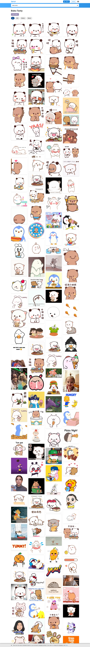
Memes (29, 18)
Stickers (23, 18)
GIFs (17, 18)
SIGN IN (73, 1)
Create (67, 1)
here (67, 645)
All (12, 18)
